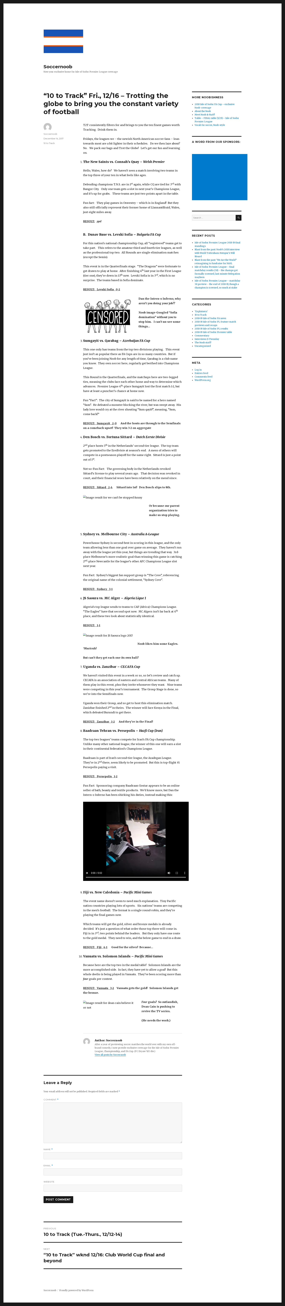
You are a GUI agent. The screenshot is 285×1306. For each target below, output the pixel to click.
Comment (51, 1099)
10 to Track (49, 143)
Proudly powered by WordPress (76, 1290)
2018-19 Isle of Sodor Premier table (213, 332)
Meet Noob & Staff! (205, 114)
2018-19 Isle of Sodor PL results (211, 328)
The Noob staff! (203, 342)
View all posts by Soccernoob (110, 1054)
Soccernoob (58, 66)
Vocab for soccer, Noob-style (210, 125)
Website (49, 1181)
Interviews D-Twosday (207, 339)
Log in (198, 369)
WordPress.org (203, 380)
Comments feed (203, 376)
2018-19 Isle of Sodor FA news (210, 318)
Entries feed (201, 373)
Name (48, 1149)
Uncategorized (203, 346)
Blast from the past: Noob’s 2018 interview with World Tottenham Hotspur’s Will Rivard (217, 253)
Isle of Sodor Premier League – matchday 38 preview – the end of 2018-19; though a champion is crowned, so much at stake (217, 284)
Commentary (202, 335)
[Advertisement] (220, 177)
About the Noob (203, 111)
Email (48, 1165)
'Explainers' (201, 311)
